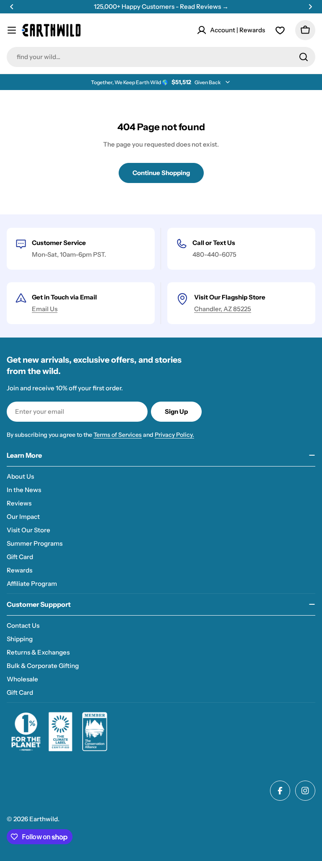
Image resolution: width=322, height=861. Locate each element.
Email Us (44, 309)
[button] (12, 7)
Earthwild (43, 819)
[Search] (304, 57)
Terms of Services (117, 434)
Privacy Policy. (174, 434)
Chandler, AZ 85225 (222, 309)
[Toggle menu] (12, 30)
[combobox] (161, 57)
